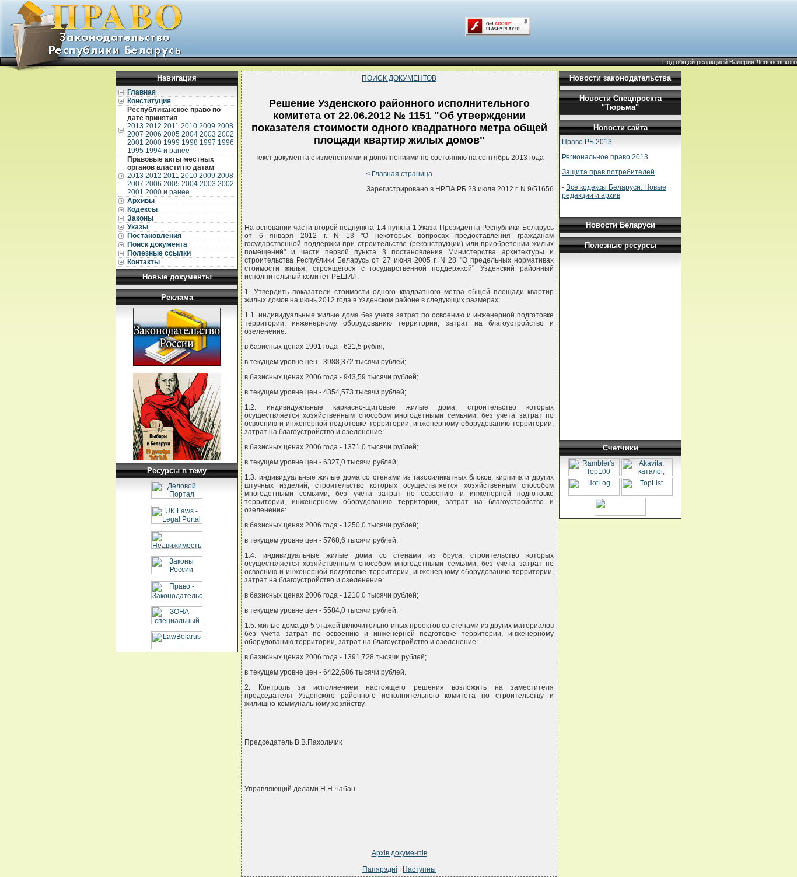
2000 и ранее (167, 192)
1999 (171, 142)
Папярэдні (379, 869)
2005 (171, 134)
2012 (153, 126)
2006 (153, 134)
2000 (153, 142)
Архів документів (399, 853)
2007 (135, 134)
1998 (189, 142)
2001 (135, 142)
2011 (171, 126)
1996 (226, 142)
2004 (189, 134)
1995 (135, 150)
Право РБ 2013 (587, 142)
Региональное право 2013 (605, 157)
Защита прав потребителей (608, 172)
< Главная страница (399, 174)
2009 (207, 126)
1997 (208, 142)
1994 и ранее (167, 150)
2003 (208, 134)
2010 (189, 126)
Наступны (419, 869)
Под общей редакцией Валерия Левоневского (729, 61)
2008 (225, 126)
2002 (226, 134)
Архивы (141, 201)
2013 (135, 126)
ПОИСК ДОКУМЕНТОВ (399, 78)
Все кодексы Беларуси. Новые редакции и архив (614, 191)
